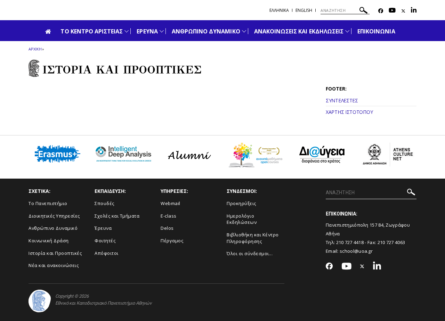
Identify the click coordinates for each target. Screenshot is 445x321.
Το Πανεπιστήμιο (48, 203)
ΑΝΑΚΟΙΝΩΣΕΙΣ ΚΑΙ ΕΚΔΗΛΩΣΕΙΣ (298, 31)
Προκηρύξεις (241, 203)
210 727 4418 (350, 242)
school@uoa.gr (356, 251)
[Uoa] (40, 301)
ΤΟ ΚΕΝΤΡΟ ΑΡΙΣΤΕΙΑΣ (91, 31)
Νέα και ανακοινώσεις (54, 265)
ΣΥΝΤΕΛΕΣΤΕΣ (342, 100)
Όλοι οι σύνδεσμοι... (250, 253)
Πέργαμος (172, 240)
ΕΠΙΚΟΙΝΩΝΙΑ (376, 31)
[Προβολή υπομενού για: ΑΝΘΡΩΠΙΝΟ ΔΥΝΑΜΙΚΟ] (244, 31)
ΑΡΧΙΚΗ (35, 49)
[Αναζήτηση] (363, 11)
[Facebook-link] (380, 11)
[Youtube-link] (392, 11)
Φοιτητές (105, 240)
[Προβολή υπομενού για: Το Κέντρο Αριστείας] (126, 31)
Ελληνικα (279, 10)
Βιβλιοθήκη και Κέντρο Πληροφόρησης (253, 238)
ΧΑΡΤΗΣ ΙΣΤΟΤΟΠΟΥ (349, 112)
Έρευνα (103, 228)
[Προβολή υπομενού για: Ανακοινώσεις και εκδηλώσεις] (347, 31)
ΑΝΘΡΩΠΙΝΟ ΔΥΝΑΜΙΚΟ (206, 31)
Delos (167, 228)
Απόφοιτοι (107, 253)
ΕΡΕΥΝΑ (147, 31)
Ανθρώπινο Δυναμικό (53, 228)
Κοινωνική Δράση (49, 240)
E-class (169, 216)
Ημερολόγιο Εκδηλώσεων (242, 219)
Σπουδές (104, 203)
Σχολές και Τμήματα (117, 216)
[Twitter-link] (403, 11)
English (304, 10)
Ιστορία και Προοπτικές (55, 253)
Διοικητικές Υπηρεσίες (54, 216)
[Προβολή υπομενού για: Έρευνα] (161, 31)
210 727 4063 (391, 242)
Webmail (170, 203)
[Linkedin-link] (413, 11)
